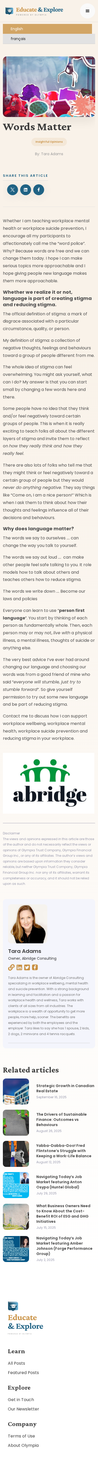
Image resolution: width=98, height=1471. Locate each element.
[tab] (47, 29)
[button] (87, 10)
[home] (33, 11)
